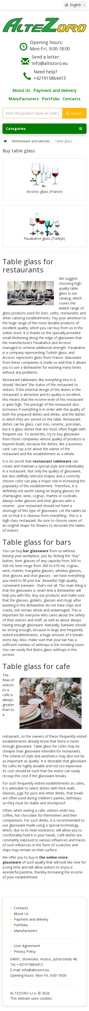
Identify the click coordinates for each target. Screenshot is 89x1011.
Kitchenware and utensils (31, 141)
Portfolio (21, 925)
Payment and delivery (31, 919)
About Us (21, 913)
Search (75, 113)
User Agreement (27, 945)
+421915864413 (50, 78)
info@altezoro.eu (50, 63)
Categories (16, 128)
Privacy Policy (25, 951)
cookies (46, 998)
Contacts (21, 908)
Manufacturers (25, 930)
